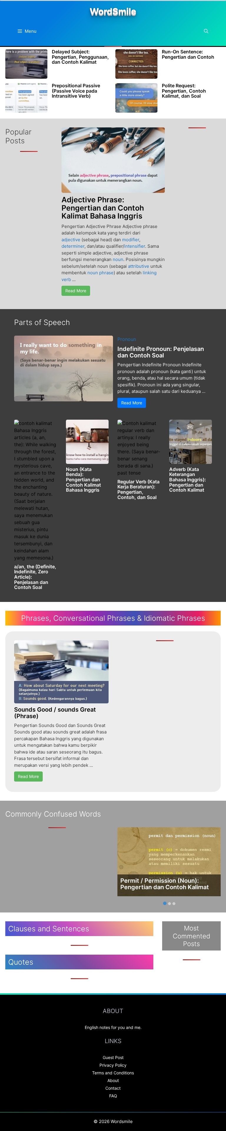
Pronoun (126, 339)
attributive (138, 266)
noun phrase (100, 272)
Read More (75, 290)
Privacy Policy (113, 1065)
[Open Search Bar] (206, 31)
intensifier (134, 246)
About (113, 1080)
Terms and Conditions (113, 1072)
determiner (73, 246)
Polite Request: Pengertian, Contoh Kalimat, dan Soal (184, 91)
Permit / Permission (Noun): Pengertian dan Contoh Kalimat (164, 884)
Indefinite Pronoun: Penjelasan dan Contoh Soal (160, 352)
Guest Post (113, 1057)
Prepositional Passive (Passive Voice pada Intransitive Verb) (76, 91)
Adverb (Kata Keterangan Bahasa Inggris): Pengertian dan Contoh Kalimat (187, 479)
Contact (113, 1088)
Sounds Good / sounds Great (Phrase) (55, 713)
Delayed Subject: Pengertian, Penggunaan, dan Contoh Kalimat (80, 57)
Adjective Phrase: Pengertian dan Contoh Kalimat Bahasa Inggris (103, 207)
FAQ (113, 1095)
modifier (130, 239)
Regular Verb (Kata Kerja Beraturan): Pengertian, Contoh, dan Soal (138, 489)
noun (118, 259)
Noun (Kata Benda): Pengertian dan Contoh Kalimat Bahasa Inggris (83, 479)
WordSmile (113, 11)
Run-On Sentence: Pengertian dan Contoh (188, 54)
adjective (71, 239)
